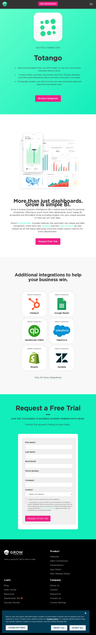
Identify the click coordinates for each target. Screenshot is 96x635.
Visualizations (57, 565)
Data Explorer (66, 226)
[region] (46, 621)
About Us (54, 585)
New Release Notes (60, 574)
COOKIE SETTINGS (16, 628)
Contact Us (55, 598)
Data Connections (59, 561)
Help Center (10, 590)
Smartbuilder (24, 223)
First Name (30, 442)
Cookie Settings (58, 602)
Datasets (46, 226)
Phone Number (32, 471)
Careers (54, 590)
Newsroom (55, 594)
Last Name (30, 452)
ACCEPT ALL (77, 628)
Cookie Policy (52, 619)
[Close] (85, 613)
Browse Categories (48, 98)
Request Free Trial (48, 241)
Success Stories (12, 602)
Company (30, 480)
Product (54, 551)
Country (29, 490)
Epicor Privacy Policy (47, 508)
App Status (55, 569)
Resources (9, 594)
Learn (7, 580)
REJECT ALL (59, 628)
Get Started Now (48, 4)
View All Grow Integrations (48, 377)
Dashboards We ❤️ (13, 598)
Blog (6, 585)
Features (54, 556)
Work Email (30, 461)
